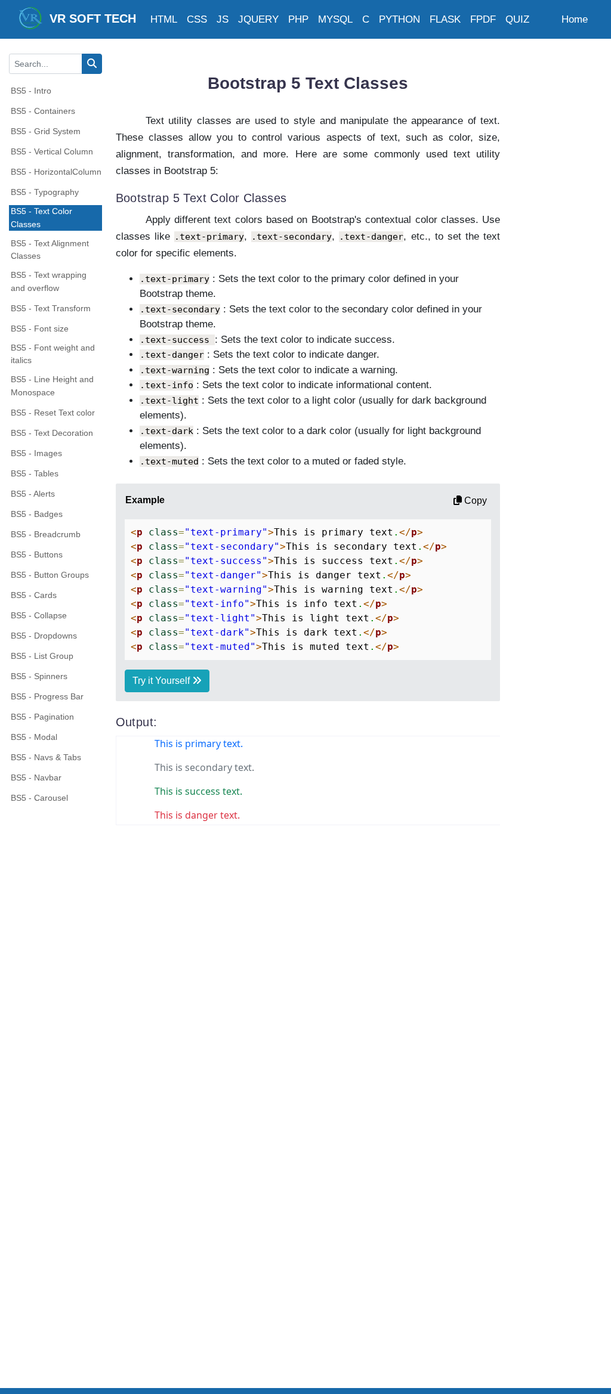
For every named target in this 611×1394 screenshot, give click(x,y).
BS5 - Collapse (39, 615)
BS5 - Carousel (39, 798)
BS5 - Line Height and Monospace (52, 385)
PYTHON (399, 19)
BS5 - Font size (40, 328)
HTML (163, 19)
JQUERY (258, 19)
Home (574, 19)
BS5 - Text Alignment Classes (50, 249)
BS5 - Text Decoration (52, 433)
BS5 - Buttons (37, 554)
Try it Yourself (162, 681)
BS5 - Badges (37, 514)
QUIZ (517, 19)
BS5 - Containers (43, 111)
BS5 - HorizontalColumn (56, 171)
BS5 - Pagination (42, 716)
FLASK (445, 19)
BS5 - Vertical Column (52, 151)
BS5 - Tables (34, 473)
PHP (298, 19)
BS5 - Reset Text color (53, 412)
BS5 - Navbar (36, 777)
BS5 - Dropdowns (44, 635)
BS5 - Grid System (46, 131)
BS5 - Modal (34, 737)
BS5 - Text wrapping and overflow (49, 281)
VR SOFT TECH (89, 18)
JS (223, 19)
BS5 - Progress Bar (47, 696)
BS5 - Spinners (39, 676)
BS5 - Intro (31, 90)
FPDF (483, 19)
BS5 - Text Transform (51, 308)
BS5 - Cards (34, 595)
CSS (197, 19)
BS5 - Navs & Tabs (46, 757)
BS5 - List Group (42, 656)
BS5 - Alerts (33, 493)
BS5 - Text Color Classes (41, 217)
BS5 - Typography (45, 192)
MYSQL (335, 19)
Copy (474, 500)
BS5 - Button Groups (50, 575)
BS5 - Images (36, 453)
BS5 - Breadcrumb (46, 534)
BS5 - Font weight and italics (53, 354)
